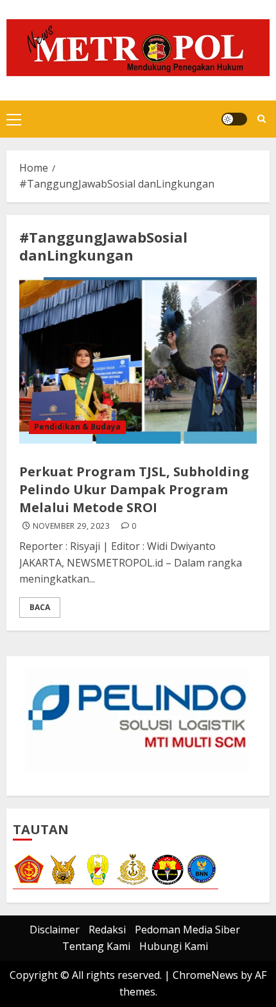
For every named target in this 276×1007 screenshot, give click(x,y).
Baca (40, 607)
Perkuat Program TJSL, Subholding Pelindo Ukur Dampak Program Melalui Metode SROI (134, 489)
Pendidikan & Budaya (77, 426)
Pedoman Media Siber (187, 929)
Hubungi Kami (173, 946)
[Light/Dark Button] (234, 119)
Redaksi (107, 929)
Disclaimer (55, 929)
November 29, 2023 (71, 526)
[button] (13, 119)
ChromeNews (205, 975)
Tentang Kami (96, 946)
